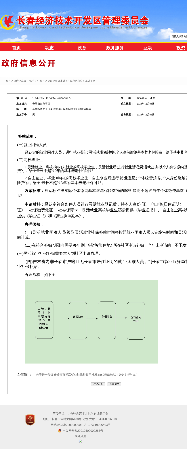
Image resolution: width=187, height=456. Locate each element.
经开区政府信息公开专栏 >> (22, 81)
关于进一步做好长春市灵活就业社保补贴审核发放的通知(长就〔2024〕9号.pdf (86, 374)
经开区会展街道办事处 (52, 81)
